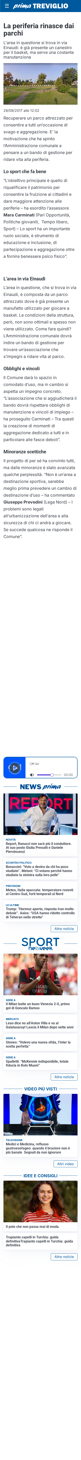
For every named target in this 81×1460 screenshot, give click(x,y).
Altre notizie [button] (64, 929)
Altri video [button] (65, 1164)
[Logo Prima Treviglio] (40, 6)
